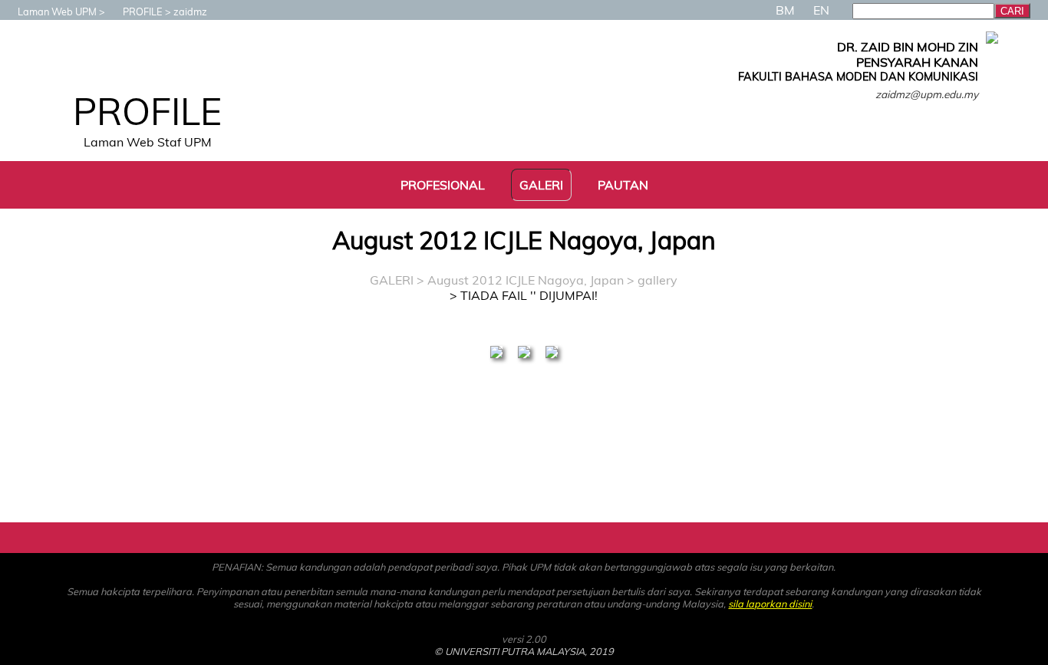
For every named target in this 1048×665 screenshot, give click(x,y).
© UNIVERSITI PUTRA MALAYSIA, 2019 (524, 651)
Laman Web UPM (57, 11)
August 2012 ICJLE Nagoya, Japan (527, 280)
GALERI (392, 280)
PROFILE (143, 11)
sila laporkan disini (770, 604)
